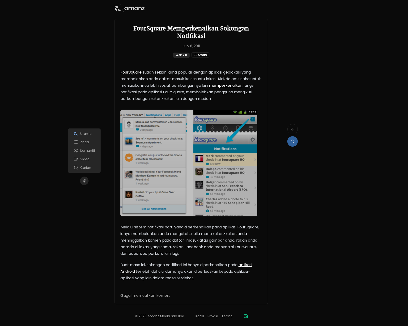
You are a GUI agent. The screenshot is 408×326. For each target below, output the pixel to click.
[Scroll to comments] (292, 141)
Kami (200, 316)
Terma (227, 316)
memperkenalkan (225, 85)
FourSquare (131, 72)
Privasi (213, 316)
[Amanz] (246, 316)
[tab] (84, 133)
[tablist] (84, 150)
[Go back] (292, 129)
